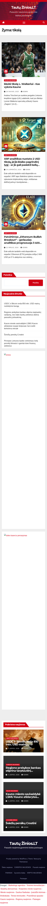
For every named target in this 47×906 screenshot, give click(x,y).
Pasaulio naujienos (39, 867)
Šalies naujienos (10, 80)
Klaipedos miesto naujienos (30, 889)
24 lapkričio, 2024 (14, 169)
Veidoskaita (4, 896)
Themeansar (23, 862)
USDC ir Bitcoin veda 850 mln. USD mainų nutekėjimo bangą (22, 744)
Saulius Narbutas (23, 892)
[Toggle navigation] (23, 22)
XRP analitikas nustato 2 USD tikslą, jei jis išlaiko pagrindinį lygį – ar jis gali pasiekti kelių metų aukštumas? (22, 163)
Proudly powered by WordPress (16, 859)
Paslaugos (23, 878)
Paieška (8, 275)
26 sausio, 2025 (12, 91)
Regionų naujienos (23, 899)
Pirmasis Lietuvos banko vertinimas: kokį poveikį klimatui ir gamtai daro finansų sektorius (21, 343)
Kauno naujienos (7, 899)
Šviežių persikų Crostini (14, 335)
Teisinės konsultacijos (35, 885)
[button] (44, 22)
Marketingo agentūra (16, 885)
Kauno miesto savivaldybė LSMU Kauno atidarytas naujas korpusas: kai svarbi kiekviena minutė (21, 326)
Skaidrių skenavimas (8, 889)
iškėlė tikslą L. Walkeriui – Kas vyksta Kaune (22, 85)
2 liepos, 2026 (14, 748)
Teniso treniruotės (18, 896)
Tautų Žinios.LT (23, 7)
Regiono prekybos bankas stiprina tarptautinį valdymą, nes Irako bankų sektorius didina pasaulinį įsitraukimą (22, 314)
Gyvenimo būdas (11, 820)
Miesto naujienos (7, 892)
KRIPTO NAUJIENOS (10, 155)
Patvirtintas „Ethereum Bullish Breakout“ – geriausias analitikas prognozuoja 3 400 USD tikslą (23, 241)
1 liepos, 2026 (14, 827)
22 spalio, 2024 (12, 247)
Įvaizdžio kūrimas (38, 892)
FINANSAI (8, 873)
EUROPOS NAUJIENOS (12, 764)
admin (25, 91)
